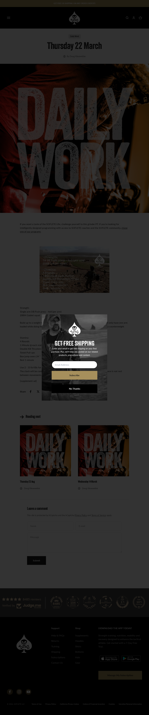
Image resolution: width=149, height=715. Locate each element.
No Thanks (74, 388)
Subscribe (74, 375)
